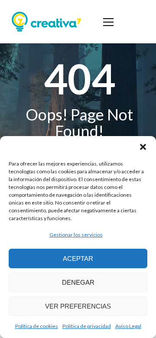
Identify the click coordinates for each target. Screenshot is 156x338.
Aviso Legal (128, 326)
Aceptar (78, 258)
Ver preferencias (78, 306)
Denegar (78, 282)
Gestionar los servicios (76, 234)
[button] (143, 147)
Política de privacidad (86, 326)
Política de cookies (36, 326)
